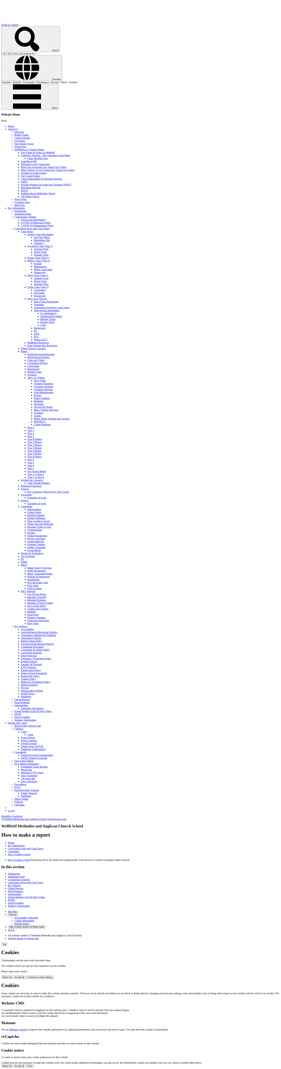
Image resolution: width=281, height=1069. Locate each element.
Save (29, 1066)
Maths (24, 351)
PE (35, 331)
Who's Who (20, 199)
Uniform (18, 802)
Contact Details (22, 138)
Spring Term (40, 252)
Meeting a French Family (40, 603)
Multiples (38, 401)
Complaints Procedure (32, 646)
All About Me (28, 778)
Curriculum (40, 290)
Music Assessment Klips (39, 573)
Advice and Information (33, 219)
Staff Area (19, 205)
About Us (13, 129)
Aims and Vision (36, 360)
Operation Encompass (32, 708)
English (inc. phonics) (32, 480)
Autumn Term (41, 249)
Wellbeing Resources (38, 342)
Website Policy (22, 923)
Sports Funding (22, 717)
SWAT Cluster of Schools (34, 758)
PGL (36, 336)
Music (24, 565)
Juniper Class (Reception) (40, 234)
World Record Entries (38, 357)
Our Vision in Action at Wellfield (38, 152)
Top (4, 944)
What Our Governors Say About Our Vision (43, 167)
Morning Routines (36, 600)
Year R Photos (34, 439)
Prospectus (26, 769)
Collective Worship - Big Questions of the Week (45, 155)
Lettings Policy (28, 679)
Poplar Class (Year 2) (38, 257)
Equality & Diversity (31, 664)
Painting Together (36, 617)
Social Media (34, 550)
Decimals (38, 404)
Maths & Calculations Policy (35, 682)
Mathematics (40, 266)
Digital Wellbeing (36, 518)
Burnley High (47, 322)
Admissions (20, 211)
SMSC (24, 181)
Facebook (17, 816)
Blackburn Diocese (30, 187)
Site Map (12, 911)
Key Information (16, 208)
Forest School (28, 737)
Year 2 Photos (34, 445)
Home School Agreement (34, 673)
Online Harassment (37, 535)
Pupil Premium (22, 702)
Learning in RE (29, 161)
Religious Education (31, 486)
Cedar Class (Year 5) (38, 287)
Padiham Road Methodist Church (38, 193)
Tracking (31, 374)
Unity (43, 325)
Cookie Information (24, 920)
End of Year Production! (46, 301)
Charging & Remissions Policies (37, 644)
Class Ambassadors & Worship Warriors (41, 178)
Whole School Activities (33, 348)
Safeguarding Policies (32, 690)
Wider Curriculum (43, 269)
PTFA (17, 787)
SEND (17, 714)
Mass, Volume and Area (46, 410)
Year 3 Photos (34, 448)
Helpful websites (36, 515)
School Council (29, 743)
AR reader (39, 293)
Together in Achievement (34, 173)
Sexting (31, 532)
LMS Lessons (34, 588)
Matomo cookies (18, 1029)
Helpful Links (34, 372)
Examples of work (36, 497)
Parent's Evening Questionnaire (37, 755)
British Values (21, 135)
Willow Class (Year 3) (38, 260)
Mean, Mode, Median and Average (52, 418)
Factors (37, 395)
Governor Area (22, 202)
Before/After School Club (27, 725)
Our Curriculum (29, 781)
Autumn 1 (39, 243)
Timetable (39, 304)
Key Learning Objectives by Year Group (48, 491)
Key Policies (20, 626)
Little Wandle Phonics (38, 483)
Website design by (23, 938)
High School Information (47, 310)
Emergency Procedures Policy (36, 658)
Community (20, 752)
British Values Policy (31, 641)
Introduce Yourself (36, 597)
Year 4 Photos (34, 451)
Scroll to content (9, 24)
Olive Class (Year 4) (37, 275)
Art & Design (28, 556)
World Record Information (40, 354)
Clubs (24, 731)
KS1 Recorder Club (37, 582)
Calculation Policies (37, 363)
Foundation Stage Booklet (34, 766)
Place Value (40, 380)
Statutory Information (25, 720)
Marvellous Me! (42, 240)
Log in (11, 810)
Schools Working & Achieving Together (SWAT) (46, 184)
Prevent (25, 687)
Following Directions (38, 620)
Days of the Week (36, 606)
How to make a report (38, 521)
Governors (19, 140)
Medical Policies (29, 685)
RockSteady (33, 579)
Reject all (7, 977)
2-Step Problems (42, 424)
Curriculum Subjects (31, 652)
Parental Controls (36, 544)
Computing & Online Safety (35, 649)
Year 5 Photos (34, 453)
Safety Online (21, 799)
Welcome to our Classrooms (35, 164)
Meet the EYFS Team (32, 772)
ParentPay (6, 816)
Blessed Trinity (48, 319)
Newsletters (20, 784)
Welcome (19, 132)
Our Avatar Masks (36, 471)
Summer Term (41, 255)
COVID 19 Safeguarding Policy (37, 225)
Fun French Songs (36, 594)
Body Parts (33, 623)
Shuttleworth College (51, 316)
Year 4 (30, 433)
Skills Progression (36, 570)
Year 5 (30, 430)
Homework (40, 272)
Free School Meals (23, 761)
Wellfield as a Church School (29, 149)
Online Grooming (36, 547)
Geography (26, 494)
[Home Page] (33, 819)
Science (25, 489)
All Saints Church (30, 196)
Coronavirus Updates (25, 216)
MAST (24, 190)
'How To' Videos (36, 377)
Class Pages (27, 231)
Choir (30, 734)
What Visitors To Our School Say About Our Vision (47, 170)
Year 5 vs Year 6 (35, 477)
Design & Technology (32, 553)
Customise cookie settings (39, 977)
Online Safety (34, 512)
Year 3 (30, 436)
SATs (36, 333)
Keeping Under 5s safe (39, 527)
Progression (33, 369)
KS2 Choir (33, 585)
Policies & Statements (38, 576)
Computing (26, 506)
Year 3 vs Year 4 (35, 474)
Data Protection (29, 655)
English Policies (29, 661)
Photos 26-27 (40, 339)
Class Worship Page (37, 158)
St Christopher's (48, 313)
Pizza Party (33, 614)
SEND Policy (28, 693)
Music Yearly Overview (39, 568)
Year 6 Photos (34, 456)
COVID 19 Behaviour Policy (36, 222)
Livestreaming (34, 529)
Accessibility (27, 629)
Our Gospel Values (30, 176)
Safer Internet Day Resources (42, 345)
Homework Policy (30, 676)
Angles (37, 415)
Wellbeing (26, 696)
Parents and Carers (17, 723)
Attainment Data (22, 214)
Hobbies (31, 611)
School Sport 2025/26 (32, 746)
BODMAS (39, 421)
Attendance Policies (31, 638)
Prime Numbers (42, 398)
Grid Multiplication (44, 392)
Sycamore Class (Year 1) (40, 246)
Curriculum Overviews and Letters (51, 307)
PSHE (24, 562)
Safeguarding (34, 509)
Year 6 (30, 427)
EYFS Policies (28, 667)
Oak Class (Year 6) (37, 298)
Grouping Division (43, 386)
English (38, 263)
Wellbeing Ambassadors (33, 749)
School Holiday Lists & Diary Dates (33, 711)
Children (18, 728)
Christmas (19, 804)
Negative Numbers (43, 383)
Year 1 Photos (34, 442)
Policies (13, 914)
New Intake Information (26, 764)
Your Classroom (29, 775)
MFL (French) (28, 591)
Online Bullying (35, 541)
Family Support (29, 793)
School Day (20, 146)
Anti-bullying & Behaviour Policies (39, 632)
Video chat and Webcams (40, 524)
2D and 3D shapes (43, 407)
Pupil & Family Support (26, 790)
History (24, 500)
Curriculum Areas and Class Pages (32, 228)
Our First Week (42, 237)
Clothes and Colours (37, 608)
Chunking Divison (43, 389)
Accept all (19, 977)
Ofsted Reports (22, 699)
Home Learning (29, 740)
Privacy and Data (36, 538)
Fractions (38, 412)
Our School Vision (23, 143)
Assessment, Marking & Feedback (38, 635)
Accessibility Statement (26, 917)
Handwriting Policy (31, 670)
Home (11, 126)
